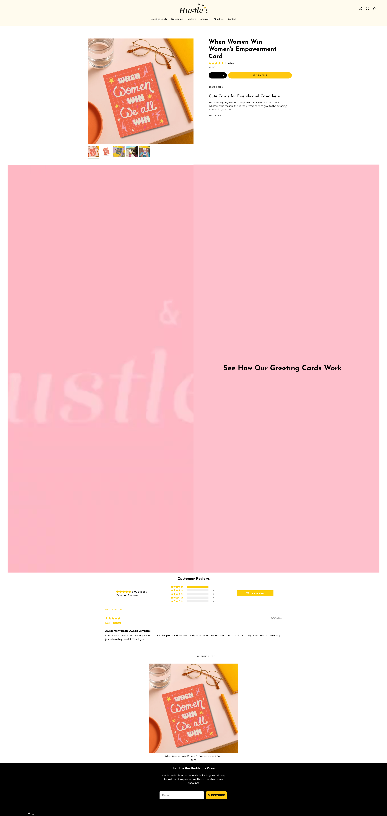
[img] (112, 618)
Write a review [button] (255, 593)
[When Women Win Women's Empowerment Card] (193, 708)
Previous (88, 91)
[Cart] (374, 8)
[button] (216, 63)
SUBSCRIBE (216, 795)
